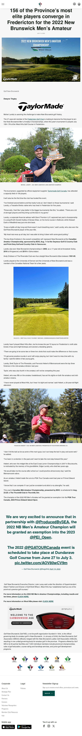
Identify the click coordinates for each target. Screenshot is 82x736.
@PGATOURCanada (42, 547)
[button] (49, 693)
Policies (23, 688)
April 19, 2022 (55, 569)
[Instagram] (48, 726)
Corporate (6, 683)
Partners (4, 698)
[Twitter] (53, 726)
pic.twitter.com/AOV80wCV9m (41, 562)
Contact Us (5, 695)
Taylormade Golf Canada (57, 191)
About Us (5, 688)
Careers (4, 702)
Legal (22, 683)
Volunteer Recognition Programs (9, 707)
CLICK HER (47, 601)
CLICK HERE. (23, 596)
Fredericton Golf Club (36, 119)
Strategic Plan (6, 692)
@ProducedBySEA (52, 521)
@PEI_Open (40, 537)
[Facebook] (44, 726)
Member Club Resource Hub (10, 714)
